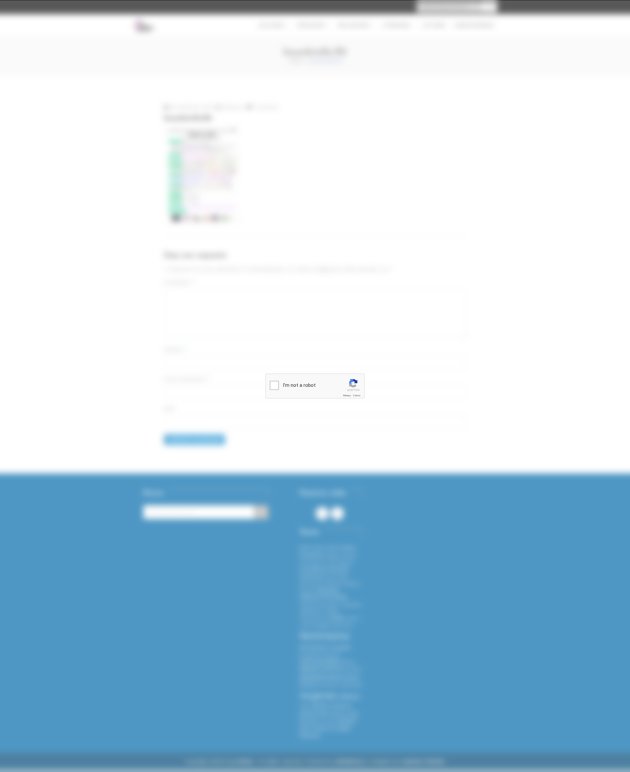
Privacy (347, 395)
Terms (357, 395)
